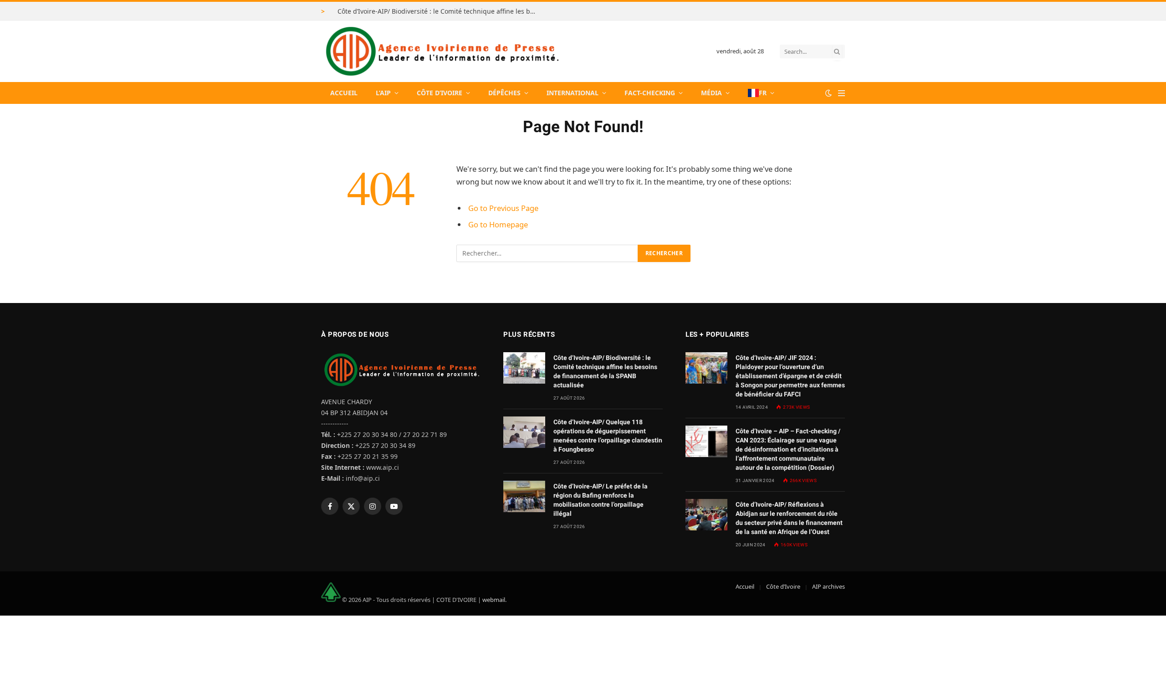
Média (711, 92)
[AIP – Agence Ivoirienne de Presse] (441, 51)
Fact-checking (649, 92)
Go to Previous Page (503, 208)
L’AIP (383, 92)
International (572, 92)
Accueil (344, 92)
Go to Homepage (498, 224)
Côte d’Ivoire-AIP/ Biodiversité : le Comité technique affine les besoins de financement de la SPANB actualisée (440, 11)
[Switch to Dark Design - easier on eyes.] (828, 93)
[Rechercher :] (547, 253)
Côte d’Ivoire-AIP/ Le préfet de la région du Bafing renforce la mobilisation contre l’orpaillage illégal (600, 500)
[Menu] (841, 93)
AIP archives (828, 586)
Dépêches (504, 92)
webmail (493, 600)
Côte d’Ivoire (439, 92)
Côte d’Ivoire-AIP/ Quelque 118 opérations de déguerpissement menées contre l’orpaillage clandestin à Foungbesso (607, 435)
